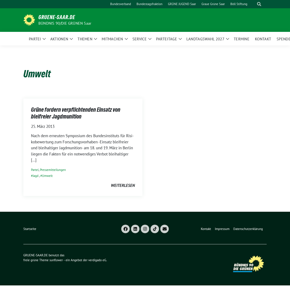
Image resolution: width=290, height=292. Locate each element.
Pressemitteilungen (53, 170)
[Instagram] (145, 229)
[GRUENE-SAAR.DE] (29, 19)
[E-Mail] (164, 229)
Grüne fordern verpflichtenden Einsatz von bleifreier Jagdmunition (75, 113)
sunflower (56, 260)
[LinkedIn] (135, 229)
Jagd (35, 176)
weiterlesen (123, 185)
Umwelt (47, 176)
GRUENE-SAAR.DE (56, 17)
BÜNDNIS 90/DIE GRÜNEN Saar (64, 23)
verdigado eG (97, 260)
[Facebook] (125, 229)
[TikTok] (155, 229)
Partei (35, 170)
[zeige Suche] (259, 4)
